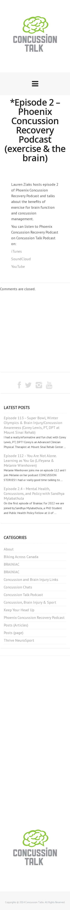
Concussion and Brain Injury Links (31, 579)
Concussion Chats (18, 587)
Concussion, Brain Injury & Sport (30, 602)
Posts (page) (13, 632)
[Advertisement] (35, 332)
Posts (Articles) (16, 625)
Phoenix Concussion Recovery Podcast (34, 617)
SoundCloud (21, 259)
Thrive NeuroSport (19, 640)
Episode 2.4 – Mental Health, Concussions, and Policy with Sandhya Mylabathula (34, 493)
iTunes (16, 251)
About (9, 549)
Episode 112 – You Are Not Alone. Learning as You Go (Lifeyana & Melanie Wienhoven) (30, 460)
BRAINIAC (11, 564)
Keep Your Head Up (19, 610)
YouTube (18, 266)
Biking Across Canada (21, 556)
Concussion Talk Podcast (23, 594)
